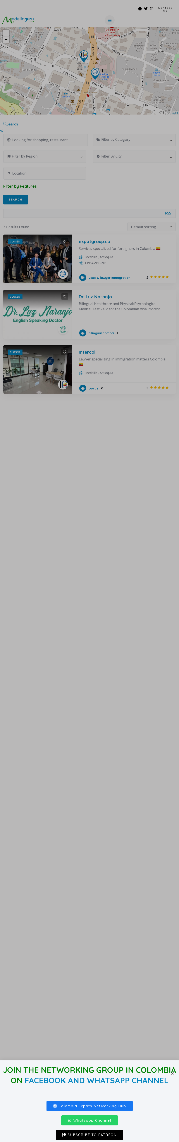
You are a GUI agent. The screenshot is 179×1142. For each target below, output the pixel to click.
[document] (89, 571)
